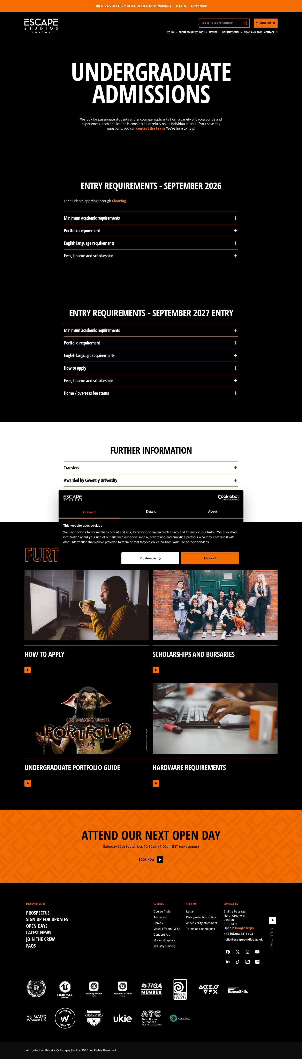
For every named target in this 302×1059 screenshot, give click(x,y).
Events (213, 32)
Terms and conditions (200, 928)
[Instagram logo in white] (247, 952)
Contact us (271, 32)
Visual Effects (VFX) (166, 928)
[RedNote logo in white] (257, 962)
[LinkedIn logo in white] (228, 962)
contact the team (150, 128)
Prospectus (38, 912)
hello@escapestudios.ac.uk (243, 939)
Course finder (162, 911)
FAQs (31, 945)
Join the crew (40, 939)
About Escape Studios (192, 32)
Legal (190, 911)
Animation (160, 917)
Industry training (164, 946)
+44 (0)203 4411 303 (238, 933)
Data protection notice (201, 917)
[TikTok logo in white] (238, 962)
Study (170, 32)
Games (158, 923)
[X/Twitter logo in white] (238, 952)
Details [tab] (151, 511)
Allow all (210, 558)
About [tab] (212, 511)
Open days (36, 926)
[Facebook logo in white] (228, 952)
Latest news (38, 932)
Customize (148, 558)
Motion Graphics (164, 940)
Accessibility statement (201, 923)
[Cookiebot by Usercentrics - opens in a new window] (221, 498)
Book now (147, 859)
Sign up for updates (47, 919)
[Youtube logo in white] (257, 952)
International (230, 32)
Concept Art (161, 934)
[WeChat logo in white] (247, 962)
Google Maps (244, 928)
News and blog (253, 32)
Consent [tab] (89, 512)
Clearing (119, 201)
